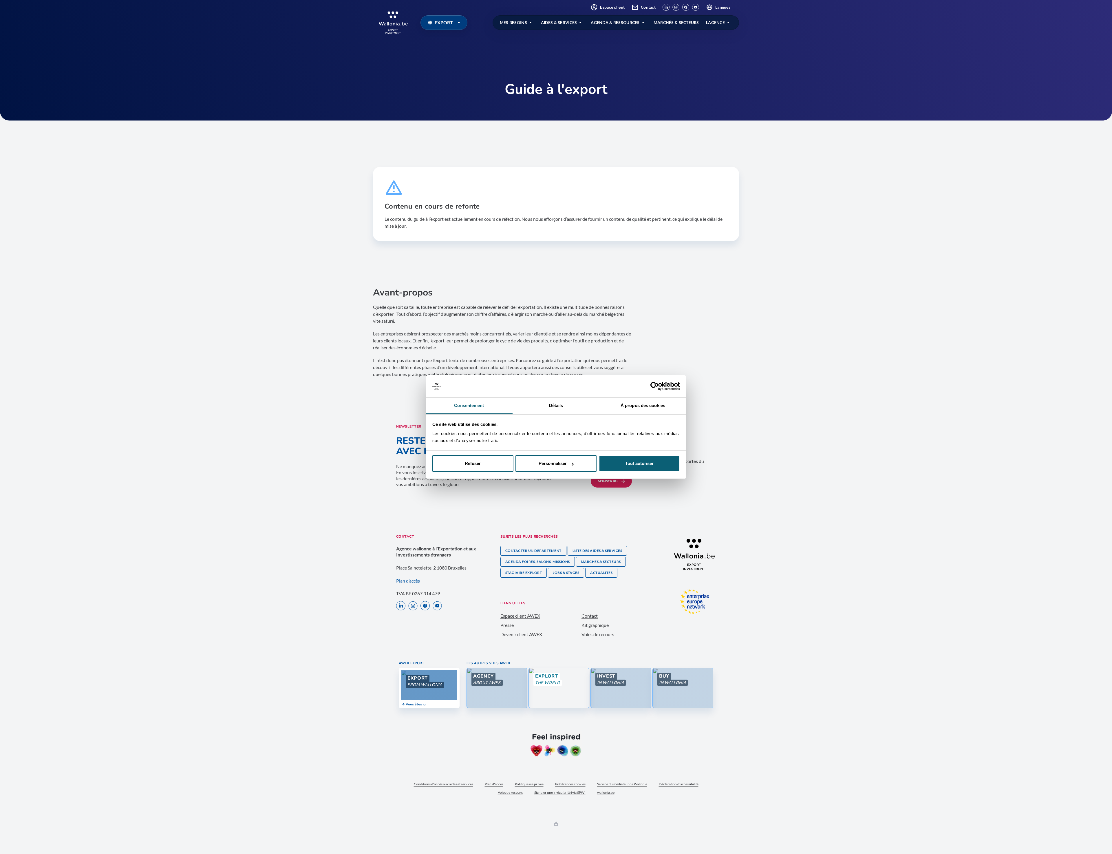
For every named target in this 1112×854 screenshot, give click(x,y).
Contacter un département (533, 550)
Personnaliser (553, 463)
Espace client (612, 7)
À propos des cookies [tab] (643, 405)
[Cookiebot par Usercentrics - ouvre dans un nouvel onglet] (654, 386)
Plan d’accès (408, 580)
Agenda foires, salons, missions (537, 561)
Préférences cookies (570, 784)
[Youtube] (695, 7)
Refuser (473, 463)
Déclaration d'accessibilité (678, 784)
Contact (648, 7)
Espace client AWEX (520, 615)
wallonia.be (605, 792)
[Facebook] (685, 7)
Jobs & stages (566, 572)
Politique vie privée (529, 784)
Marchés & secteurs (601, 561)
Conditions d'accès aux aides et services (443, 784)
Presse (507, 625)
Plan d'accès (494, 784)
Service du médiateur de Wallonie (622, 784)
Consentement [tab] (469, 405)
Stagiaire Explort (523, 572)
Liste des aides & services (597, 550)
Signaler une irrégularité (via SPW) (560, 792)
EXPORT (444, 22)
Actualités (601, 572)
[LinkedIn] (666, 7)
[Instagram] (675, 7)
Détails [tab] (556, 405)
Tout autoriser (639, 463)
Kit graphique (595, 625)
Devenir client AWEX (521, 634)
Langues (722, 7)
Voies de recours (597, 634)
